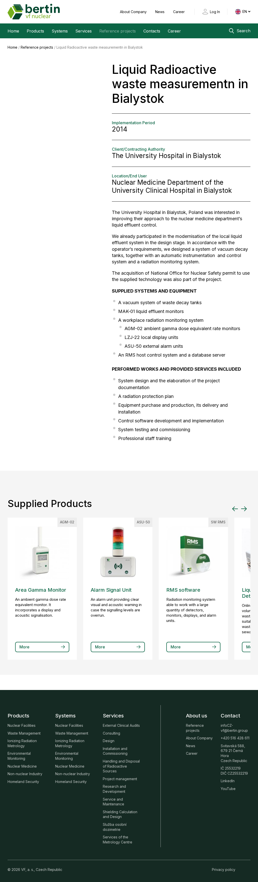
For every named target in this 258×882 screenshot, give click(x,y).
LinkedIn (228, 781)
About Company (134, 12)
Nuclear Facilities (22, 725)
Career (179, 12)
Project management (120, 779)
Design (108, 741)
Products (35, 31)
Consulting (111, 733)
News (160, 12)
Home (13, 31)
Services (83, 31)
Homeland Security (23, 781)
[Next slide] (244, 509)
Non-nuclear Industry (25, 774)
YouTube (228, 788)
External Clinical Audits (121, 725)
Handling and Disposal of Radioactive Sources (121, 766)
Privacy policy (223, 869)
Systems (60, 31)
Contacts (151, 31)
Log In (215, 12)
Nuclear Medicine (22, 766)
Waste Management (24, 733)
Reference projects (117, 31)
